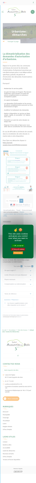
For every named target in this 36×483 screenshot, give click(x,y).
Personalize (18, 253)
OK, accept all (18, 245)
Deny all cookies (18, 249)
